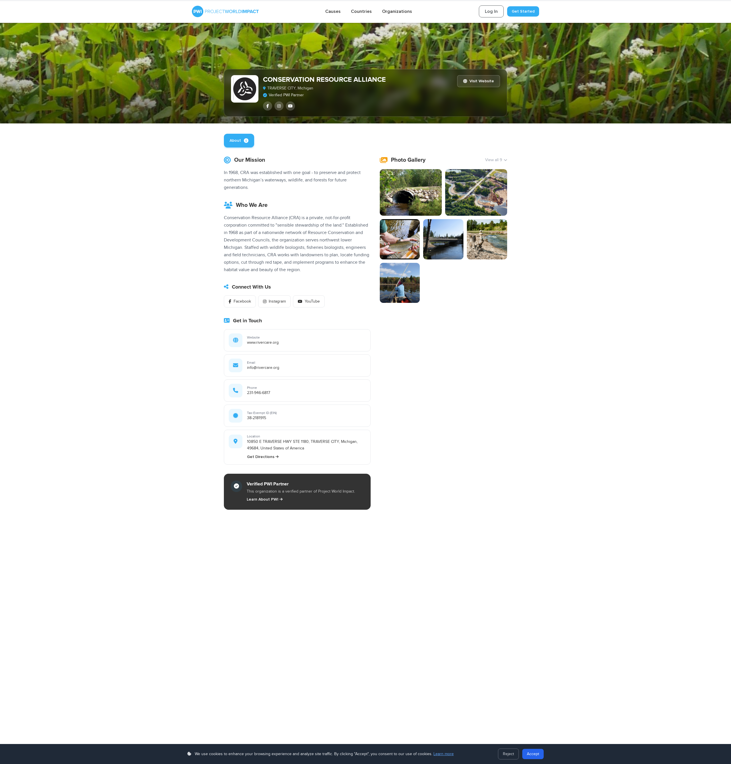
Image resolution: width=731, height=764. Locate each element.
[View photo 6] (400, 283)
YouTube (312, 301)
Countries (361, 11)
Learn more (443, 754)
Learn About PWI (262, 499)
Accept (533, 754)
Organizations (397, 11)
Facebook (242, 301)
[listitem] (267, 106)
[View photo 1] (411, 192)
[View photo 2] (476, 192)
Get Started (523, 11)
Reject (508, 754)
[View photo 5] (487, 239)
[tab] (239, 140)
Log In (491, 11)
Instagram (277, 301)
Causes (333, 11)
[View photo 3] (400, 239)
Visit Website (481, 81)
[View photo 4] (443, 239)
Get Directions (260, 456)
